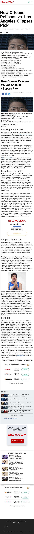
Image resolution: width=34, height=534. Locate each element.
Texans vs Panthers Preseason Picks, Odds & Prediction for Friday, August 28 (19, 407)
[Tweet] (6, 94)
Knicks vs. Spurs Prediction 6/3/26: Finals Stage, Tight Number (16, 479)
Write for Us (16, 522)
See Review (16, 234)
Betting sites (20, 355)
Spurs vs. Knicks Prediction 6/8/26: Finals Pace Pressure (16, 468)
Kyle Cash (4, 29)
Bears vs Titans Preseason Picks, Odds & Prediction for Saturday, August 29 (18, 395)
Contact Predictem (11, 521)
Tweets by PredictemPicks (10, 418)
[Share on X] (4, 32)
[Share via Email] (7, 32)
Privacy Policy (22, 521)
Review (25, 369)
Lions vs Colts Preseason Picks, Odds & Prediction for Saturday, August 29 (18, 399)
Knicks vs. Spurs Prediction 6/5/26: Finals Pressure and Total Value (16, 474)
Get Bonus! (16, 441)
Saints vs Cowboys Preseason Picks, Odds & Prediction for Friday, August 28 (19, 403)
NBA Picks (27, 29)
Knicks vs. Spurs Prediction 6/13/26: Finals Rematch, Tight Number (16, 457)
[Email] (9, 94)
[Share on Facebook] (1, 32)
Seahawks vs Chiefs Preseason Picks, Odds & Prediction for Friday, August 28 (19, 411)
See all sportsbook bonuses (17, 383)
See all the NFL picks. (17, 415)
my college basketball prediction (24, 134)
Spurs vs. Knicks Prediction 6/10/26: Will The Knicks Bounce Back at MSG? (16, 462)
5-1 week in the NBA (7, 158)
